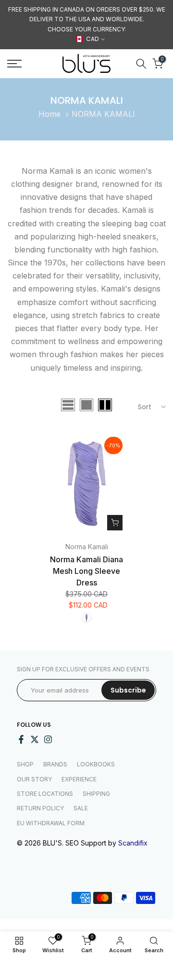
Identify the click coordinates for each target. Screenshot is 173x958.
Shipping (96, 793)
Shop (25, 764)
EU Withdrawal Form (51, 823)
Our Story (34, 779)
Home (49, 114)
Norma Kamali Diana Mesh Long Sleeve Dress (86, 571)
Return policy (40, 808)
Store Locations (45, 793)
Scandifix (133, 843)
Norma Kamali (86, 546)
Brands (55, 764)
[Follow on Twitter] (34, 739)
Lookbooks (96, 764)
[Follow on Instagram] (48, 739)
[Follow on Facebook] (21, 739)
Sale (81, 808)
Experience (79, 779)
